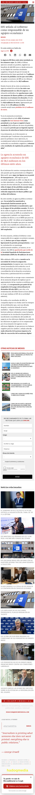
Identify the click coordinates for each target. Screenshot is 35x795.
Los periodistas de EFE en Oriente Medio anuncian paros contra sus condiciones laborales (16, 664)
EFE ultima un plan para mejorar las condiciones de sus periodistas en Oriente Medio (17, 638)
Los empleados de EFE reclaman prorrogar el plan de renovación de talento (15, 612)
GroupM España (17, 764)
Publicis (14, 762)
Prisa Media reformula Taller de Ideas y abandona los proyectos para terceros (22, 355)
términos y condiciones (17, 461)
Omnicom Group (6, 764)
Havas (3, 766)
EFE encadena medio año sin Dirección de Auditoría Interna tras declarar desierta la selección (17, 562)
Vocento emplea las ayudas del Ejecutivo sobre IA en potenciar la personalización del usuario (17, 690)
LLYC (9, 762)
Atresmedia (12, 760)
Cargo (5, 435)
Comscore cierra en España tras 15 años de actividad (22, 394)
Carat (8, 766)
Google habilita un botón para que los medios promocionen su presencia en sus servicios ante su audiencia (22, 365)
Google (4, 762)
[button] (5, 55)
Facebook (4, 760)
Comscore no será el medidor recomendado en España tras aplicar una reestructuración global (21, 406)
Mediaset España (23, 760)
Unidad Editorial (24, 762)
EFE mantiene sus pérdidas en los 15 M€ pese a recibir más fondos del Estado (16, 537)
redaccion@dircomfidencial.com (17, 712)
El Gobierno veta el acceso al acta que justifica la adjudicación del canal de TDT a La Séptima (17, 512)
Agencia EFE (5, 50)
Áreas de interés (8, 453)
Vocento (26, 764)
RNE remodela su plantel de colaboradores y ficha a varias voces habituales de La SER (21, 385)
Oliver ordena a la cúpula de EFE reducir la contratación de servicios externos (17, 587)
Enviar (17, 477)
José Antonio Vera (16, 120)
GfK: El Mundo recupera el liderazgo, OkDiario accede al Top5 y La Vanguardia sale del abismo (21, 375)
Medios (3, 37)
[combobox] (13, 725)
